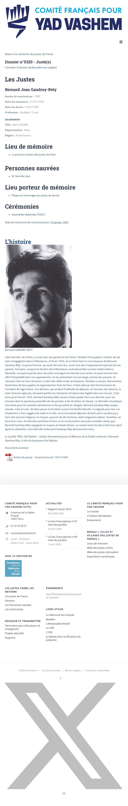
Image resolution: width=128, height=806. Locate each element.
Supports (10, 637)
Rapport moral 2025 (59, 509)
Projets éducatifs (14, 633)
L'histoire (18, 242)
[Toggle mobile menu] (121, 42)
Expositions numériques (101, 556)
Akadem (50, 619)
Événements (94, 520)
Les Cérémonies (14, 609)
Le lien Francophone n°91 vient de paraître (63, 523)
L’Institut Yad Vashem (99, 515)
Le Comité (92, 511)
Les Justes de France (16, 596)
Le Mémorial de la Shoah (60, 615)
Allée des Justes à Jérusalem (102, 552)
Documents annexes (16, 447)
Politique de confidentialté (97, 670)
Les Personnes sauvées (18, 605)
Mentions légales (73, 670)
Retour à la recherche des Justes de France (29, 54)
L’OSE (49, 632)
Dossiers (10, 600)
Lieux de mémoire (97, 543)
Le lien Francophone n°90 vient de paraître (63, 538)
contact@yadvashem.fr (23, 533)
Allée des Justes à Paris (100, 547)
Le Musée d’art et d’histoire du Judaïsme (63, 638)
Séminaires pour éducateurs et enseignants (22, 627)
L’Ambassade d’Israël (58, 623)
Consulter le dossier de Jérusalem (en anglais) (31, 67)
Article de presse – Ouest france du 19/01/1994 (41, 457)
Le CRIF (50, 628)
